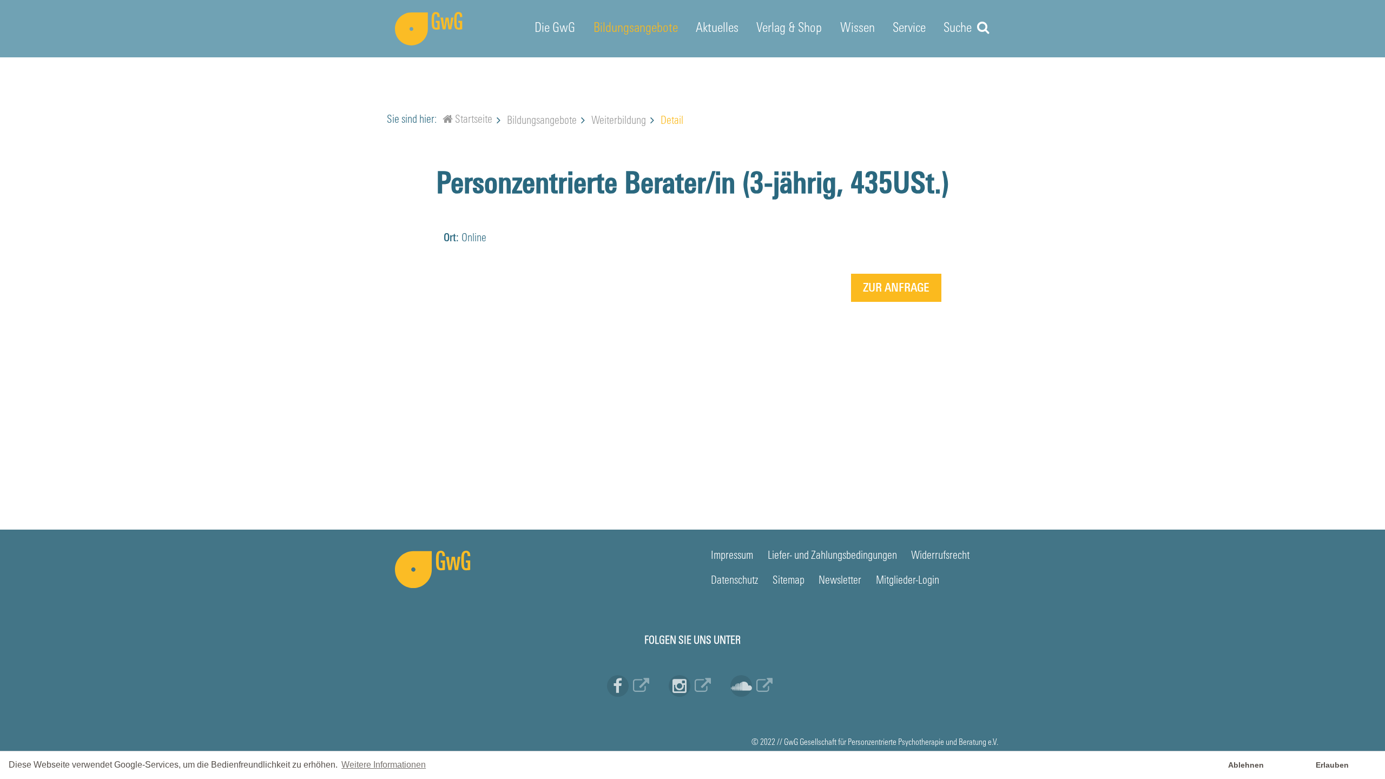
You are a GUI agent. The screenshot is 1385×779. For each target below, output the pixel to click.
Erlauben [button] (1332, 765)
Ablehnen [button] (1246, 765)
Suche (959, 28)
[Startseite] (448, 121)
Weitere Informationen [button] (383, 764)
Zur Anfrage (896, 288)
